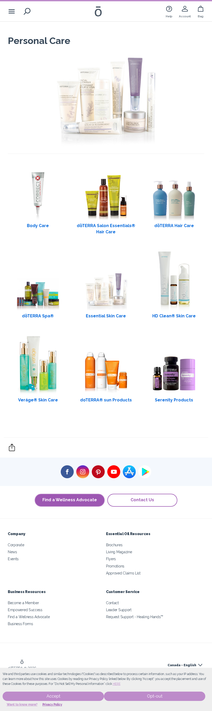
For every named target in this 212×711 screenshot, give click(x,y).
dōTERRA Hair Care (174, 225)
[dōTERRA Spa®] (38, 281)
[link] (169, 11)
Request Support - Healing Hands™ (134, 617)
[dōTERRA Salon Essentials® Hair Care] (106, 191)
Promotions (115, 566)
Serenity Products (174, 400)
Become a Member (23, 603)
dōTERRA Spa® (38, 315)
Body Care (38, 225)
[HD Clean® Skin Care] (174, 281)
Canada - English (182, 665)
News (12, 552)
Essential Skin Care (106, 315)
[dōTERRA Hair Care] (174, 191)
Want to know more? (22, 704)
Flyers (111, 559)
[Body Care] (38, 191)
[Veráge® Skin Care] (38, 365)
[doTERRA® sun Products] (106, 365)
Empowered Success (25, 610)
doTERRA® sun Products (106, 400)
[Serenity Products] (174, 365)
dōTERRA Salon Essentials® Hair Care (106, 228)
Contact (112, 603)
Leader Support (119, 610)
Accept (53, 696)
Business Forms (20, 624)
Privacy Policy (52, 704)
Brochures (114, 545)
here (116, 684)
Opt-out (154, 696)
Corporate (16, 545)
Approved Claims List (123, 573)
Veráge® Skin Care (38, 400)
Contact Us (142, 499)
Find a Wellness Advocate (69, 499)
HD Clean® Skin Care (174, 315)
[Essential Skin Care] (106, 281)
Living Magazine (119, 552)
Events (13, 559)
